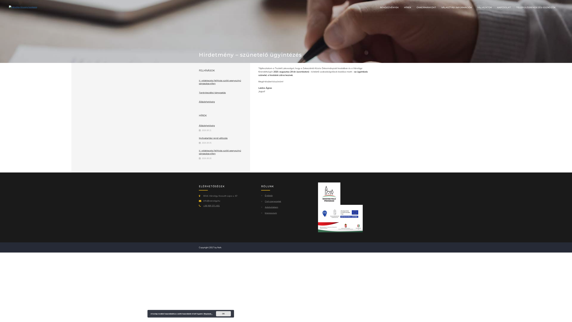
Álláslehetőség (207, 101)
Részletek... (208, 314)
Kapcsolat (504, 7)
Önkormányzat (426, 7)
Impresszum (271, 213)
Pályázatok (484, 7)
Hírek (407, 7)
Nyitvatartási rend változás (213, 138)
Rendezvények (389, 7)
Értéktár (269, 195)
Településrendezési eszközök (535, 7)
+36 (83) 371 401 (211, 205)
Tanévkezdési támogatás (212, 92)
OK (223, 313)
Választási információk (456, 7)
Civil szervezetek (273, 201)
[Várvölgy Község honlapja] (23, 7)
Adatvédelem (271, 207)
